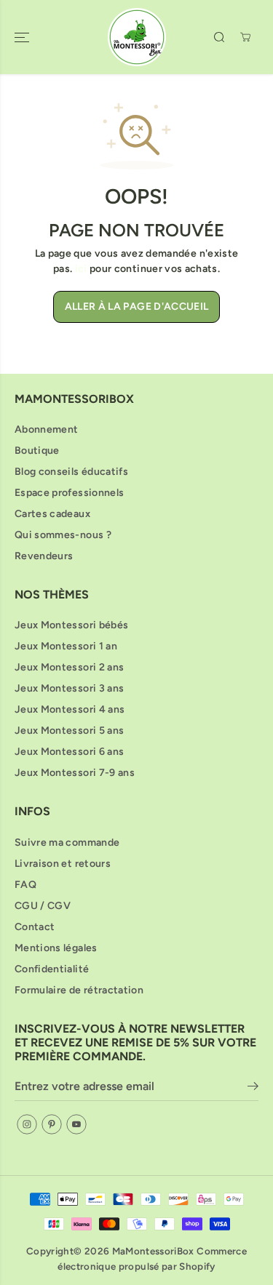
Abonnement (47, 429)
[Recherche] (219, 37)
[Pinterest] (51, 1124)
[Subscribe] (253, 1088)
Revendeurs (44, 556)
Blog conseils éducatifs (71, 471)
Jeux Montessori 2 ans (69, 667)
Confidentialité (52, 969)
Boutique (37, 450)
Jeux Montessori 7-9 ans (75, 772)
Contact (35, 927)
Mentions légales (56, 948)
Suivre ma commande (67, 842)
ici (81, 269)
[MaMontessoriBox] (137, 37)
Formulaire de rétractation (79, 990)
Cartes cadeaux (52, 514)
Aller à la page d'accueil (137, 306)
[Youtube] (76, 1124)
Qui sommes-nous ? (63, 535)
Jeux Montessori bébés (71, 625)
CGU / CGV (43, 906)
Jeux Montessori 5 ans (69, 730)
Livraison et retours (63, 863)
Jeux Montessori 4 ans (69, 709)
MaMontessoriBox (153, 1251)
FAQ (25, 884)
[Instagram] (27, 1124)
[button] (23, 37)
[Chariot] (245, 37)
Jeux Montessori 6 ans (69, 751)
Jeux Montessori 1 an (66, 646)
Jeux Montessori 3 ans (69, 688)
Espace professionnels (69, 493)
